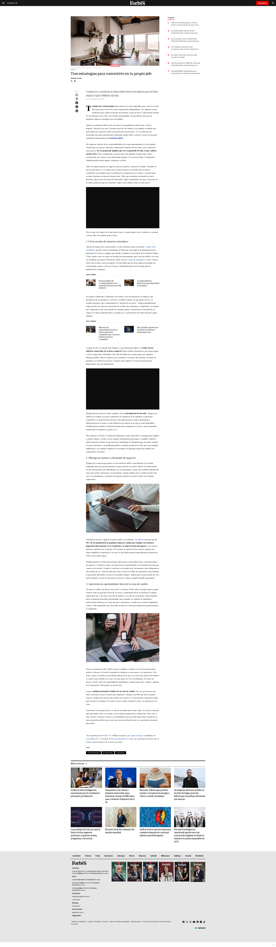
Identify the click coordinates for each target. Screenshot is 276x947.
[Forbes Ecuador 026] (197, 871)
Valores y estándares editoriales (119, 921)
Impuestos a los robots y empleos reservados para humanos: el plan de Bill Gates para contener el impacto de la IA (119, 796)
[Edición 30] (135, 871)
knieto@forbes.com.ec (78, 885)
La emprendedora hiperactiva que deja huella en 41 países (148, 283)
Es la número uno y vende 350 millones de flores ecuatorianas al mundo (185, 40)
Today (97, 856)
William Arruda (76, 78)
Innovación (108, 856)
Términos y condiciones (78, 921)
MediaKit (97, 921)
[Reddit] (77, 107)
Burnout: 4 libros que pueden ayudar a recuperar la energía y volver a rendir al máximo (154, 793)
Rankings (177, 856)
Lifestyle (154, 856)
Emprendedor (93, 753)
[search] (273, 3)
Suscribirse (262, 3)
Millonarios (165, 856)
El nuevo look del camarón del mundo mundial (184, 56)
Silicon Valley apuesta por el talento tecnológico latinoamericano (147, 330)
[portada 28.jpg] (166, 871)
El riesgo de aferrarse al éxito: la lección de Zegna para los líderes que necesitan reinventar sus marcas (189, 794)
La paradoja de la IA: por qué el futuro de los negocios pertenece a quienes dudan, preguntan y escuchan (85, 834)
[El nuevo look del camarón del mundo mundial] (120, 817)
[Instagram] (190, 922)
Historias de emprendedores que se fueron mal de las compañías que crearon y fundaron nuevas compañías (109, 333)
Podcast (88, 856)
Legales (90, 921)
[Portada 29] (150, 871)
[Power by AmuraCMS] (199, 928)
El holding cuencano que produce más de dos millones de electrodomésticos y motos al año (185, 48)
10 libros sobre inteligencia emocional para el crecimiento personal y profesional (85, 793)
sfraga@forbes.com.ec (78, 890)
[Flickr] (201, 922)
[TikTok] (204, 922)
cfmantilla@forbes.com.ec (93, 879)
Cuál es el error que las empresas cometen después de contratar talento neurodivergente (155, 832)
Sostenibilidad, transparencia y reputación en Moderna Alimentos (185, 72)
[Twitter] (77, 99)
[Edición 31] (119, 871)
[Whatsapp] (77, 95)
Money (131, 856)
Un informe (139, 539)
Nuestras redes (136, 921)
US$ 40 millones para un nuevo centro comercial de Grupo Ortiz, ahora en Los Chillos (185, 24)
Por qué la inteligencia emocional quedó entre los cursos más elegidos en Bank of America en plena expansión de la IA (189, 835)
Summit (188, 856)
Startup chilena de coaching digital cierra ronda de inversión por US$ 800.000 (110, 284)
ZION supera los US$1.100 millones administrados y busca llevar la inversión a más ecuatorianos (185, 64)
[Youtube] (194, 922)
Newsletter (199, 856)
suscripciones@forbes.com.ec (81, 896)
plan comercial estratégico (134, 259)
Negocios (142, 856)
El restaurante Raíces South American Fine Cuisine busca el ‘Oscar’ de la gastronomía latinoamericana (184, 32)
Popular (171, 18)
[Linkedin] (77, 111)
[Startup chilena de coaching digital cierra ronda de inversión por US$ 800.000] (91, 282)
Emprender (108, 753)
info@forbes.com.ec (102, 873)
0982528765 (76, 906)
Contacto (105, 921)
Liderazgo (121, 753)
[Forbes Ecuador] (138, 3)
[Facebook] (77, 103)
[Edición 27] (182, 871)
